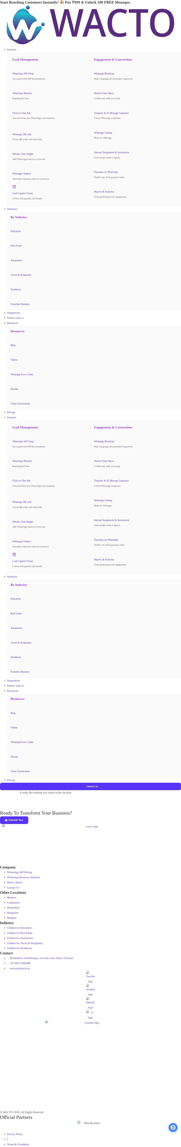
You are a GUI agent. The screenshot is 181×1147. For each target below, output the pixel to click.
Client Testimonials (20, 403)
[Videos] (12, 353)
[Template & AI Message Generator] (96, 106)
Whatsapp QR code (21, 134)
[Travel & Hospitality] (12, 268)
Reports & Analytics (104, 191)
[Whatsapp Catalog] (96, 126)
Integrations (13, 680)
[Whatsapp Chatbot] (14, 167)
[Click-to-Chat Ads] (14, 106)
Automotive (16, 260)
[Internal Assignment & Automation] (96, 146)
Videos (14, 359)
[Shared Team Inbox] (96, 87)
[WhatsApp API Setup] (14, 67)
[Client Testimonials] (12, 397)
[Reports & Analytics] (96, 185)
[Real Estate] (12, 239)
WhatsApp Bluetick (22, 93)
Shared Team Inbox (104, 93)
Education (16, 231)
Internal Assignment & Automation (111, 152)
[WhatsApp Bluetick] (14, 87)
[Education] (12, 224)
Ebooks (14, 389)
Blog (13, 345)
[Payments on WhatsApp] (96, 165)
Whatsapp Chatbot (21, 173)
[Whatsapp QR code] (14, 126)
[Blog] (12, 338)
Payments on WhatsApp (106, 172)
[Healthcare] (12, 283)
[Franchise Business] (12, 297)
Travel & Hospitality (21, 275)
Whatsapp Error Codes (22, 374)
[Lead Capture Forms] (14, 187)
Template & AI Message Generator (111, 113)
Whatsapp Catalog (103, 132)
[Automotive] (12, 254)
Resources (12, 690)
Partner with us (15, 685)
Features (11, 417)
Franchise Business (20, 304)
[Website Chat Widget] (14, 147)
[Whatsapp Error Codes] (12, 368)
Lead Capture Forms (22, 193)
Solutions (12, 576)
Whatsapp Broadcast (104, 73)
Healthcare (16, 289)
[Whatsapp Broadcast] (96, 67)
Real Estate (16, 245)
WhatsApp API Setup (23, 73)
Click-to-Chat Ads (21, 113)
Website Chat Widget (22, 154)
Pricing (11, 780)
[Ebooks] (12, 382)
